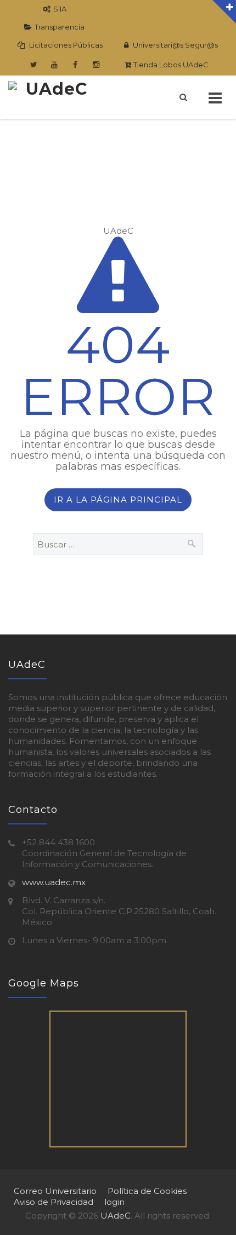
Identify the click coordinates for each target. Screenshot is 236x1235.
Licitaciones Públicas (65, 45)
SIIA (59, 8)
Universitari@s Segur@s (174, 45)
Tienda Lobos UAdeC (170, 64)
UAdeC (115, 1215)
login (114, 1202)
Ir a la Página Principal (118, 499)
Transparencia (60, 26)
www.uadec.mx (54, 882)
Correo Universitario (55, 1191)
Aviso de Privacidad (53, 1202)
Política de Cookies (147, 1191)
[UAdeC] (52, 97)
